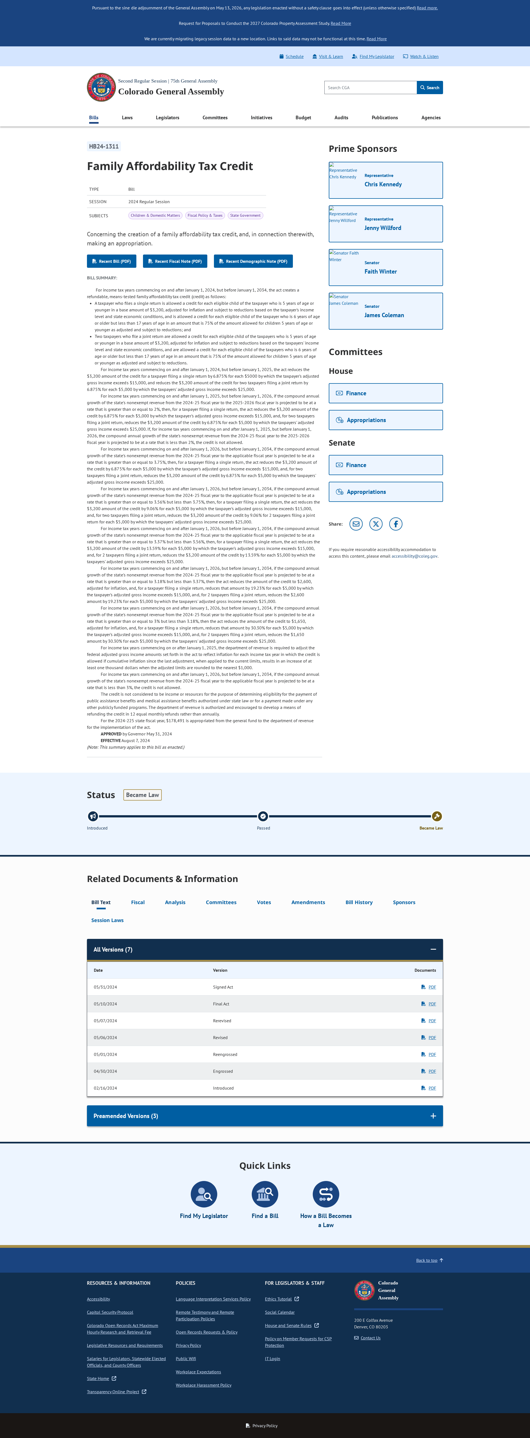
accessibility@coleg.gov (415, 556)
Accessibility (98, 1299)
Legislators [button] (167, 117)
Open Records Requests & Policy (206, 1332)
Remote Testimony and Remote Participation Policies (205, 1315)
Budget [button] (303, 117)
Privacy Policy (188, 1345)
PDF (432, 987)
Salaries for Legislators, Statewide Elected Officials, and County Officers (126, 1362)
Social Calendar (280, 1312)
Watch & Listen (424, 56)
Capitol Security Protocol (110, 1312)
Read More (341, 23)
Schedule (294, 56)
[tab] (101, 903)
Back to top (427, 1260)
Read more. (427, 7)
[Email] (356, 524)
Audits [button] (341, 117)
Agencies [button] (431, 117)
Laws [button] (127, 117)
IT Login (272, 1358)
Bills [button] (94, 117)
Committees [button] (215, 117)
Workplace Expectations (198, 1372)
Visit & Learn (331, 56)
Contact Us (371, 1338)
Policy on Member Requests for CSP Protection (298, 1342)
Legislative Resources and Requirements (125, 1345)
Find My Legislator (377, 56)
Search (432, 87)
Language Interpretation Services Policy (213, 1299)
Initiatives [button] (261, 117)
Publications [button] (385, 117)
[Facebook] (395, 524)
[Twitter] (376, 524)
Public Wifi (186, 1358)
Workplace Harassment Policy (203, 1385)
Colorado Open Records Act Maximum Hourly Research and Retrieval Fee (122, 1329)
